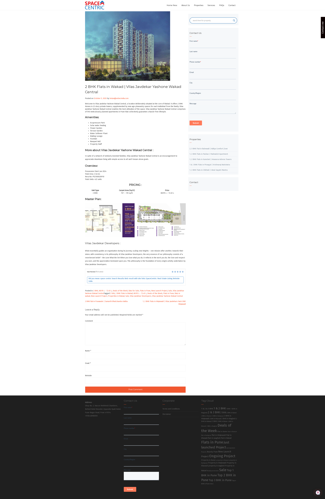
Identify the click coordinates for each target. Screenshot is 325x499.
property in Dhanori (222, 460)
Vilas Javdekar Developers (140, 296)
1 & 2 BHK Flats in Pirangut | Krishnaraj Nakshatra (210, 165)
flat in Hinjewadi (219, 435)
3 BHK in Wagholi (212, 426)
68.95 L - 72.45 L (105, 291)
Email (88, 363)
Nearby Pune (212, 452)
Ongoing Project (222, 456)
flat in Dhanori (232, 431)
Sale (170, 291)
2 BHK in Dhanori (206, 416)
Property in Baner (208, 460)
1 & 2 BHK (220, 408)
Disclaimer (166, 414)
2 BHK (95, 291)
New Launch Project (159, 291)
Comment (89, 321)
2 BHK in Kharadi (215, 419)
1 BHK (228, 409)
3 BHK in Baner (222, 421)
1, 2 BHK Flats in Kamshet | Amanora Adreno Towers (211, 159)
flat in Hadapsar (206, 435)
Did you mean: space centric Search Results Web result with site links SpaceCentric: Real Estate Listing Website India (134, 279)
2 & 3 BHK (214, 412)
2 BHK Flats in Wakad (124, 293)
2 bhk (112, 293)
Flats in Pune (145, 291)
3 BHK (214, 421)
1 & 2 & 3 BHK (207, 409)
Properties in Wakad (116, 296)
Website (88, 376)
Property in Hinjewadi (217, 463)
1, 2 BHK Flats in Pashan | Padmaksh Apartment (209, 154)
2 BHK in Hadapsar (218, 416)
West (211, 484)
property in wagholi (216, 466)
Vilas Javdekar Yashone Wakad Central (167, 296)
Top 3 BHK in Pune (220, 480)
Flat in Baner (222, 431)
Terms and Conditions (171, 409)
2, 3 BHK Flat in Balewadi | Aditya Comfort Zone (209, 149)
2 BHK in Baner (232, 413)
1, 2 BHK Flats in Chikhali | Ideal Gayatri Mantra (209, 170)
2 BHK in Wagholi (228, 418)
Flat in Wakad (226, 438)
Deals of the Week (120, 291)
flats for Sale (134, 291)
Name (88, 351)
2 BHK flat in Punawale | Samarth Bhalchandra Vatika (106, 301)
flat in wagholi (214, 438)
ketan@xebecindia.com (119, 98)
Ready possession (213, 471)
